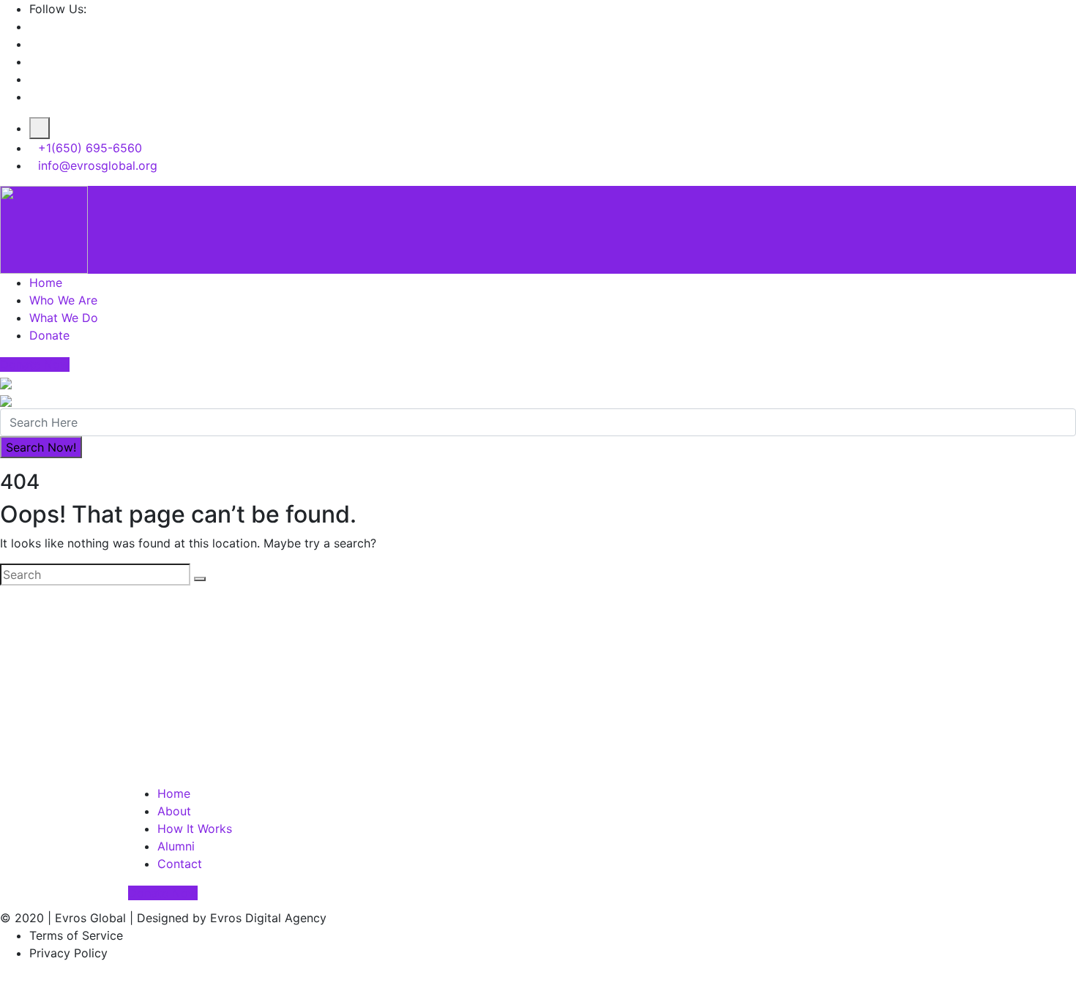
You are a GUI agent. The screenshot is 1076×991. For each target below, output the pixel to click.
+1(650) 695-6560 (90, 148)
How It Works (194, 828)
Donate (49, 335)
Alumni (176, 846)
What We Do (63, 317)
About (174, 811)
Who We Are (63, 300)
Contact (179, 863)
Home (45, 282)
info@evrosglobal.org (97, 165)
